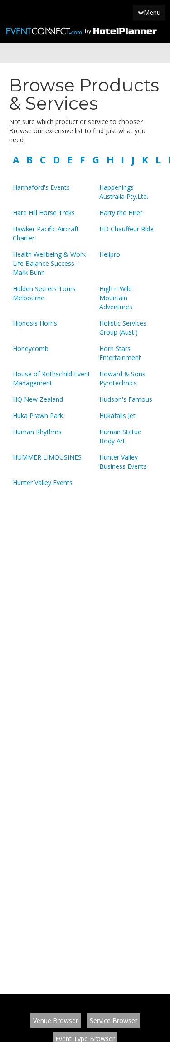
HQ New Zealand (38, 399)
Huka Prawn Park (38, 415)
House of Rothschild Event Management (51, 378)
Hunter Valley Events (43, 482)
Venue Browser (55, 1020)
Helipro (109, 254)
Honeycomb (31, 348)
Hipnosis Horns (35, 323)
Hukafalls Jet (117, 415)
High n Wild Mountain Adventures (115, 297)
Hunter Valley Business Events (123, 462)
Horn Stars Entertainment (120, 353)
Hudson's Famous (125, 399)
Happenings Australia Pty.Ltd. (123, 192)
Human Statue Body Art (120, 436)
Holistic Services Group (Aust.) (122, 327)
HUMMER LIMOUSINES (47, 457)
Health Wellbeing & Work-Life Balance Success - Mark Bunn (50, 263)
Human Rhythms (37, 431)
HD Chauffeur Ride (126, 229)
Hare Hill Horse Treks (44, 212)
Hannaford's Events (41, 187)
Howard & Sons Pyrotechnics (122, 378)
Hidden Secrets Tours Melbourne (44, 293)
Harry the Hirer (120, 212)
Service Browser (113, 1020)
